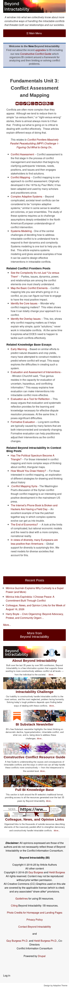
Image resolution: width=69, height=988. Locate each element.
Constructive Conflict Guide (35, 54)
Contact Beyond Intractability (34, 926)
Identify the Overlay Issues (26, 318)
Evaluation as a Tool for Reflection (30, 399)
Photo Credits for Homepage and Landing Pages (34, 912)
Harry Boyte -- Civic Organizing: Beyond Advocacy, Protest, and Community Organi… (35, 616)
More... (7, 625)
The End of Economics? (24, 524)
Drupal (42, 956)
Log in (6, 975)
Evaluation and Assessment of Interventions (35, 372)
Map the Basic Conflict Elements (29, 288)
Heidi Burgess (57, 872)
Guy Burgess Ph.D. (17, 940)
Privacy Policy (34, 919)
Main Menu (34, 33)
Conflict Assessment (22, 154)
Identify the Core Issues (24, 303)
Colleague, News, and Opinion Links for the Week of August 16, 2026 (35, 607)
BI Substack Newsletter (34, 724)
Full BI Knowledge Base (34, 789)
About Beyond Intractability (34, 660)
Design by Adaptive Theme (55, 985)
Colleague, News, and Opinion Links (34, 819)
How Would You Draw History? (28, 471)
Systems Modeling (21, 231)
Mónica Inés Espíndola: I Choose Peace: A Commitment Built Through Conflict (30, 598)
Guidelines (21, 898)
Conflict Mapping (20, 177)
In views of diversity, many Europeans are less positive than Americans (34, 541)
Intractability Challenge (34, 692)
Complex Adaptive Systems (26, 196)
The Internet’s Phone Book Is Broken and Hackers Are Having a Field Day (34, 507)
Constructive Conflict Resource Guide (34, 757)
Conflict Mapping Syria (24, 486)
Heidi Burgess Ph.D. (45, 940)
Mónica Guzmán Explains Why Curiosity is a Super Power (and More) (35, 590)
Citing (14, 905)
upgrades (40, 50)
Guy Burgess (36, 872)
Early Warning (19, 349)
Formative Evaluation (23, 422)
